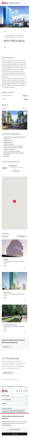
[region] (14, 425)
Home (3, 386)
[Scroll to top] (25, 387)
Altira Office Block (20, 386)
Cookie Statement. (6, 425)
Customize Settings (14, 429)
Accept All (14, 434)
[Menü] (24, 3)
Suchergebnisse (10, 386)
